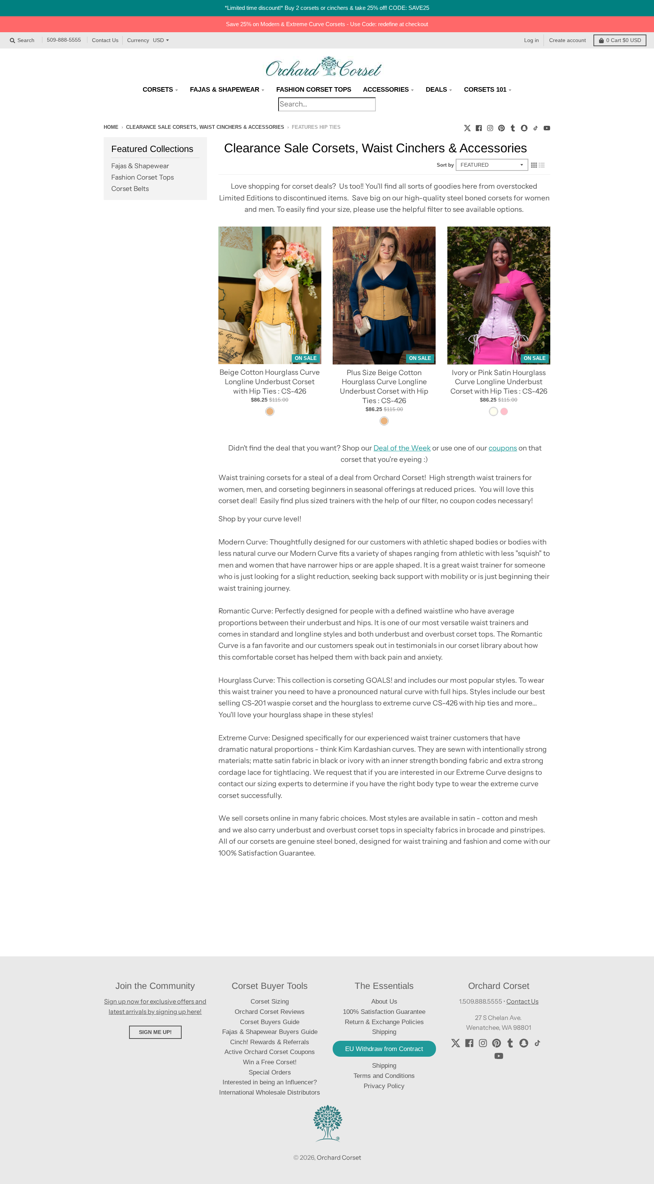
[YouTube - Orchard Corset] (546, 127)
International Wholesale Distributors (269, 1092)
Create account (567, 40)
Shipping (384, 1065)
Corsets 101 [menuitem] (485, 89)
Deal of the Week (402, 448)
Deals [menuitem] (436, 89)
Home (111, 127)
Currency (138, 40)
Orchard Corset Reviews (270, 1011)
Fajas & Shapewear (140, 166)
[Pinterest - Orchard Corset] (501, 127)
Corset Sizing (270, 1001)
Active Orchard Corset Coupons (269, 1052)
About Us (384, 1001)
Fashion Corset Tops (142, 177)
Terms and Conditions (384, 1075)
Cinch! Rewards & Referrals (269, 1042)
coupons (503, 448)
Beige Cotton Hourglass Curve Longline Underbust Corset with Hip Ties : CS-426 (270, 381)
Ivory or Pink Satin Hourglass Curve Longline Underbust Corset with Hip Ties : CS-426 (498, 382)
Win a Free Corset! (270, 1062)
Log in (531, 40)
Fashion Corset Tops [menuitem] (313, 89)
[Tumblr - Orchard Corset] (512, 127)
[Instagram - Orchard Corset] (490, 127)
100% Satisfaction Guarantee (384, 1011)
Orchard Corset (339, 1157)
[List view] (542, 164)
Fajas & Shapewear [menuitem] (224, 89)
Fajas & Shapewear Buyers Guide (270, 1031)
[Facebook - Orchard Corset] (478, 127)
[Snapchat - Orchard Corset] (524, 127)
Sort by (445, 165)
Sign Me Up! (155, 1032)
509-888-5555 (64, 40)
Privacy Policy (384, 1086)
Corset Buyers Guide (269, 1022)
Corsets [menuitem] (158, 89)
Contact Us (105, 40)
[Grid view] (534, 164)
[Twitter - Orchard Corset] (467, 127)
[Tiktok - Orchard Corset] (535, 127)
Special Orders (270, 1072)
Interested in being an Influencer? (270, 1082)
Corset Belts (130, 188)
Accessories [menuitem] (386, 89)
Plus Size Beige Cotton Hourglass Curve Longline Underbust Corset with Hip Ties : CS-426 (384, 386)
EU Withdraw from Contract (384, 1049)
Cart (623, 40)
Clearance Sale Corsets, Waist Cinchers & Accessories (205, 127)
